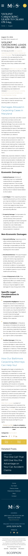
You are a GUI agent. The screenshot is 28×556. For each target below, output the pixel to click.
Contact (14, 496)
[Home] (13, 5)
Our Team (14, 486)
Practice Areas (14, 488)
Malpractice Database (14, 491)
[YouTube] (14, 532)
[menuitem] (6, 548)
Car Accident (13, 433)
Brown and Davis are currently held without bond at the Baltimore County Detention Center (13, 93)
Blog (14, 493)
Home (14, 483)
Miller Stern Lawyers (7, 403)
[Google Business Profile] (17, 532)
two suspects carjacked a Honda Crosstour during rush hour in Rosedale (13, 53)
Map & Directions (14, 520)
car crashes (11, 409)
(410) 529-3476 (14, 526)
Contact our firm (8, 425)
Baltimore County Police (16, 69)
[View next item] (14, 476)
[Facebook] (11, 532)
